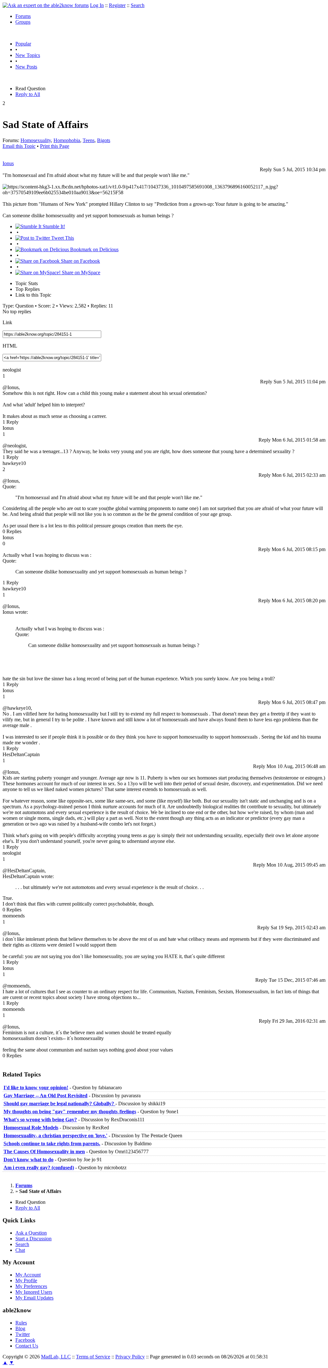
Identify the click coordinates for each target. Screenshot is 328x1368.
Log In (97, 5)
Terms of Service (93, 1356)
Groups (22, 22)
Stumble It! (53, 226)
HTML (10, 345)
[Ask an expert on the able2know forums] (46, 5)
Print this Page (54, 146)
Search (137, 5)
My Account (28, 1274)
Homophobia (66, 140)
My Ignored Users (33, 1292)
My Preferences (31, 1286)
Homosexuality (35, 140)
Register (117, 5)
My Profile (26, 1280)
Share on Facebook (80, 261)
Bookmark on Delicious (94, 249)
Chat (20, 1250)
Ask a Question (31, 1233)
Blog (20, 1328)
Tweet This (62, 238)
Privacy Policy (130, 1356)
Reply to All (27, 94)
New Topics (27, 55)
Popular (23, 43)
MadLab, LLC (56, 1356)
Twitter (22, 1334)
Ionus (8, 163)
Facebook (25, 1340)
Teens (88, 140)
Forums (23, 16)
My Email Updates (34, 1297)
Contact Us (26, 1345)
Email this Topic (19, 146)
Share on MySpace (80, 272)
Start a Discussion (33, 1238)
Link (7, 322)
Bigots (103, 140)
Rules (21, 1322)
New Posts (26, 66)
